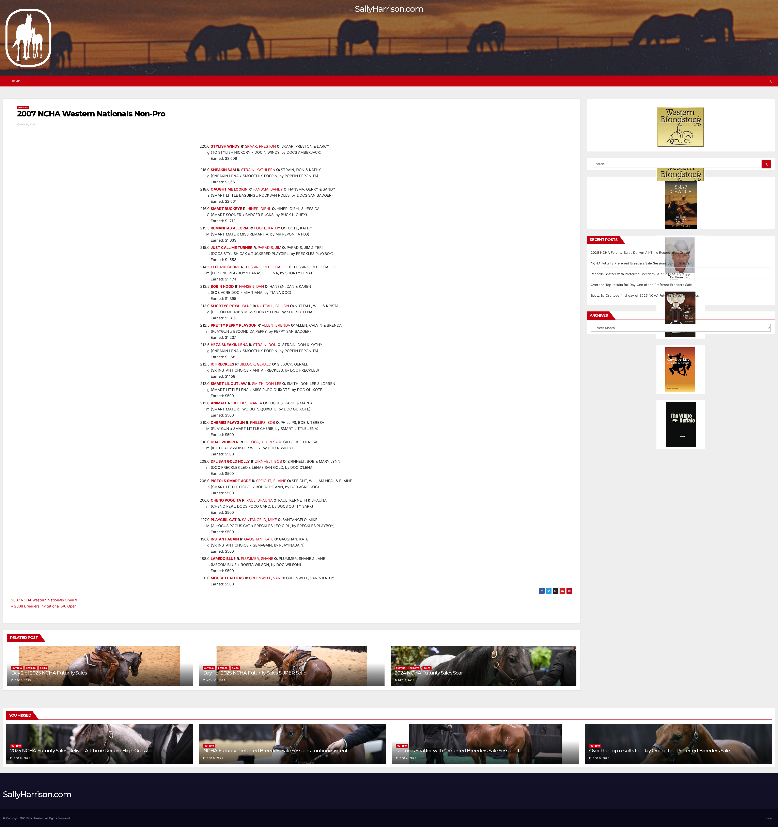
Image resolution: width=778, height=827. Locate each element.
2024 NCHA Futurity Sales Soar (429, 673)
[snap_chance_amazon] (680, 205)
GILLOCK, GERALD (255, 364)
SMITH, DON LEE (266, 384)
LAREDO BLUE (223, 558)
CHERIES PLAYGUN (228, 422)
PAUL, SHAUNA (259, 500)
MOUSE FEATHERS (227, 578)
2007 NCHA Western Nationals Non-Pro (91, 113)
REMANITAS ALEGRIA (230, 228)
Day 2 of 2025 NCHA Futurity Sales (49, 673)
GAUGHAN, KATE (259, 539)
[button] (770, 81)
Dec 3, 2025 (601, 758)
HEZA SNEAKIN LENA (229, 345)
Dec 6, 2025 (22, 758)
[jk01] (680, 369)
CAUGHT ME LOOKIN (229, 189)
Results (23, 107)
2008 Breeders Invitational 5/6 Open (45, 606)
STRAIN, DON (265, 345)
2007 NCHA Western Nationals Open (43, 600)
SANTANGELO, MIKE (259, 520)
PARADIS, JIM (269, 247)
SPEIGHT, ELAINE (271, 481)
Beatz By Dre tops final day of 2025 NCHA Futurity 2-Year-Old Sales (645, 295)
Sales (43, 668)
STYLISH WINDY (225, 146)
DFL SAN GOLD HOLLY (230, 461)
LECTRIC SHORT (225, 267)
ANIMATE (219, 403)
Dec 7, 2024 (406, 680)
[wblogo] (680, 127)
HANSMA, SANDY (268, 189)
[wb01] (680, 424)
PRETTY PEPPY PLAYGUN (233, 325)
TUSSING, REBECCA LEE (266, 267)
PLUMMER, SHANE (257, 558)
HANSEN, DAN (251, 286)
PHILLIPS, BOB (262, 422)
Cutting (17, 668)
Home (15, 81)
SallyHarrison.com (389, 9)
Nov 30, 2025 (215, 680)
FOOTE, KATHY (267, 228)
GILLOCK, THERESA (261, 442)
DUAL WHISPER (224, 442)
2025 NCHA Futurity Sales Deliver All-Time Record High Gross (640, 252)
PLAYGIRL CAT (224, 520)
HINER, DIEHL (259, 209)
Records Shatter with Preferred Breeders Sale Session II (634, 274)
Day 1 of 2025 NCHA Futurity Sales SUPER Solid (255, 673)
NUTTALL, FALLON (273, 306)
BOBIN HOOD (222, 286)
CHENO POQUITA (226, 500)
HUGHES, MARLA (247, 403)
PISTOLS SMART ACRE (231, 481)
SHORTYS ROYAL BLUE (231, 306)
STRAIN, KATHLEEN (258, 170)
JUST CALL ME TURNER (231, 247)
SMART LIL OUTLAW (229, 384)
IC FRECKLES (222, 364)
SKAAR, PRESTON (260, 146)
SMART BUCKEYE (226, 209)
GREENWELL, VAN (265, 578)
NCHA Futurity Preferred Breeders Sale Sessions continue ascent (642, 263)
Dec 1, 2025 (23, 680)
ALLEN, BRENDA (276, 325)
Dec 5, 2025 (215, 758)
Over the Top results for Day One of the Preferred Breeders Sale (641, 285)
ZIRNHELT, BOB (268, 461)
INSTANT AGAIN (225, 539)
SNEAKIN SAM (223, 170)
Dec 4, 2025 (408, 758)
